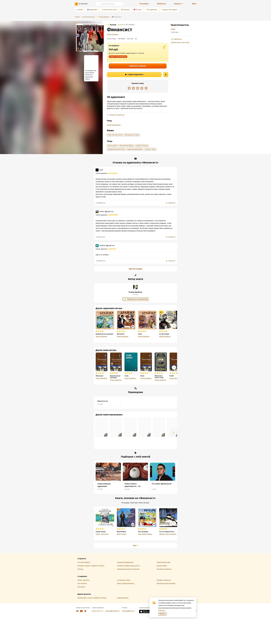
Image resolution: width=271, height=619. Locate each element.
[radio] (129, 88)
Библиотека (161, 4)
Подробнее (161, 610)
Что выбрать (144, 4)
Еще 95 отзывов (135, 269)
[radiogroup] (137, 88)
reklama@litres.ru (128, 611)
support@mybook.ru (112, 611)
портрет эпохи (150, 149)
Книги (81, 10)
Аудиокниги (93, 10)
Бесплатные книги (110, 10)
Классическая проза (115, 135)
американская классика (116, 149)
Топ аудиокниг (152, 10)
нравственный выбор (134, 149)
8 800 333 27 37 (97, 611)
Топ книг (139, 10)
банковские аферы (126, 146)
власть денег (112, 146)
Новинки (126, 10)
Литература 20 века (132, 135)
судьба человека (142, 146)
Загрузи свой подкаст (170, 10)
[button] (174, 367)
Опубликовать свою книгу (180, 42)
